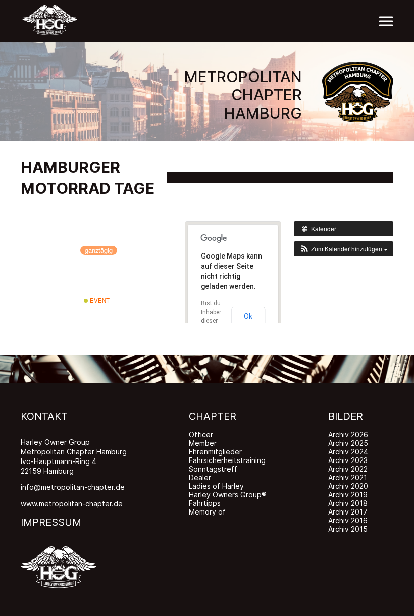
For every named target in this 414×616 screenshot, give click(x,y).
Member (203, 443)
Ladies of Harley (216, 486)
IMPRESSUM (51, 522)
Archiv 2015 (348, 529)
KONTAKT (44, 416)
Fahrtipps (205, 503)
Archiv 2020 (348, 486)
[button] (343, 249)
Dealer (200, 477)
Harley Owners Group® (228, 494)
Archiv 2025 (348, 443)
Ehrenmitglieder (215, 451)
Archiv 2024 (348, 451)
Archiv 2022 (348, 469)
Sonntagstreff (213, 469)
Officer (201, 434)
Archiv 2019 (348, 494)
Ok (248, 316)
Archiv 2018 (348, 503)
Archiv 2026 (348, 434)
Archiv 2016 (348, 520)
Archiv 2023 (348, 460)
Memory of (207, 511)
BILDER (345, 416)
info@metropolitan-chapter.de (73, 487)
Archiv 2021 (347, 477)
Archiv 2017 (348, 511)
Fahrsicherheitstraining (227, 460)
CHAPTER (212, 416)
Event (99, 300)
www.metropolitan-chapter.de (72, 503)
